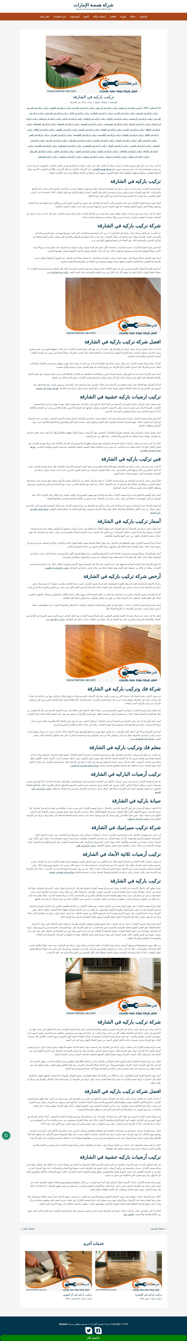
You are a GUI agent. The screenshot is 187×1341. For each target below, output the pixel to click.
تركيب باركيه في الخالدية (102, 113)
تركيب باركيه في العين (86, 845)
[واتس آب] (6, 1135)
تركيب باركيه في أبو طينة (130, 108)
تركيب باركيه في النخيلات (130, 151)
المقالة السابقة (159, 1229)
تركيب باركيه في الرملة (139, 124)
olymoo (63, 1324)
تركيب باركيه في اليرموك (41, 151)
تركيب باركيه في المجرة (103, 140)
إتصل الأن (92, 1338)
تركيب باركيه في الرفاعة (95, 119)
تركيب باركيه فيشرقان (48, 157)
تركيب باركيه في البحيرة (83, 108)
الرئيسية (143, 16)
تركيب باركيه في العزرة (133, 129)
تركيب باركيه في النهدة (107, 151)
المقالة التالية (27, 1229)
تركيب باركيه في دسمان (116, 157)
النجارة (113, 16)
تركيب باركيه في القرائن (61, 135)
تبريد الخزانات (59, 16)
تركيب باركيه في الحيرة (124, 113)
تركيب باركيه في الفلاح (44, 129)
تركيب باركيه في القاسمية (85, 135)
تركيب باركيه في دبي (55, 619)
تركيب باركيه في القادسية (109, 135)
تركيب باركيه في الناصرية (45, 146)
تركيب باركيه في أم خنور (107, 108)
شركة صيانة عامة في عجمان (62, 872)
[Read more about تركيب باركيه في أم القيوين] (58, 1271)
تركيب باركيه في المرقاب (80, 140)
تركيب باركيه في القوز (39, 135)
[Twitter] (88, 1330)
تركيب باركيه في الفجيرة (148, 1294)
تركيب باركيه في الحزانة (147, 113)
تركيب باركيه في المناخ (118, 146)
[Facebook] (98, 1330)
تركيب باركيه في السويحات (116, 124)
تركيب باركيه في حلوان (138, 157)
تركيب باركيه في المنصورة (95, 146)
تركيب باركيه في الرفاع (117, 119)
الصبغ (86, 16)
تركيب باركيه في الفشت (66, 129)
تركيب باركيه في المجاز (126, 140)
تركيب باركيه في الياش (64, 151)
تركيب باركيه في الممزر (140, 146)
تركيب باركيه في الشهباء (68, 124)
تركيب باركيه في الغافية (111, 129)
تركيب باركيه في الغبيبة (89, 129)
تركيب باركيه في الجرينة (38, 108)
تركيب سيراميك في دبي (57, 272)
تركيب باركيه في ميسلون (70, 157)
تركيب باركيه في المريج (56, 140)
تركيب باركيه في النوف (85, 151)
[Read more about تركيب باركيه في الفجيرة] (128, 1271)
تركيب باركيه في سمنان (93, 157)
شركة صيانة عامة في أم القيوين (84, 765)
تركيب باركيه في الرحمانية (141, 119)
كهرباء (123, 16)
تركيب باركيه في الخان (79, 113)
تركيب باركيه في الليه (147, 140)
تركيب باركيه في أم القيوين (56, 568)
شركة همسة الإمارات (93, 4)
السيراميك (75, 16)
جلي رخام (44, 16)
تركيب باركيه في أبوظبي (138, 819)
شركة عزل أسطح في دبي (142, 739)
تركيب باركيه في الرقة (73, 119)
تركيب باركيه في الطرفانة (44, 124)
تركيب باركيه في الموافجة (70, 146)
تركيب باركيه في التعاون (60, 108)
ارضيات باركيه (99, 16)
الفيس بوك (129, 1214)
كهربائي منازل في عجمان (47, 388)
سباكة (132, 16)
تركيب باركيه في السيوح (91, 124)
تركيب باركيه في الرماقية (50, 119)
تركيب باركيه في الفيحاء (133, 135)
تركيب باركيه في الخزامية (56, 113)
